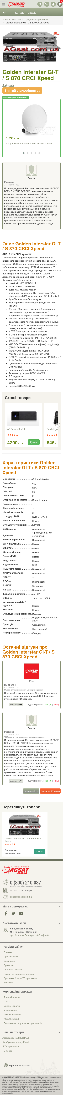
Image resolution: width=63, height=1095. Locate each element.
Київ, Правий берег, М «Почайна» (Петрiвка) (23, 930)
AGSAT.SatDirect (12, 1014)
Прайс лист (10, 965)
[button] (24, 153)
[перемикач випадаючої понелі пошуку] (40, 4)
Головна (8, 952)
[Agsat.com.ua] (16, 4)
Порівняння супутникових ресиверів (23, 1023)
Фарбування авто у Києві (15, 1042)
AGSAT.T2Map (11, 1018)
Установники (10, 1010)
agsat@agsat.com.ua (21, 896)
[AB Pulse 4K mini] (23, 415)
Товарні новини (12, 997)
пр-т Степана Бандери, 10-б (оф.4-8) (29, 935)
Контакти (8, 982)
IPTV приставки (10, 1046)
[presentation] (5, 425)
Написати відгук (31, 791)
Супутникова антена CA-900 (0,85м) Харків (29, 143)
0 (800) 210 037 (25, 882)
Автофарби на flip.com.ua (15, 1037)
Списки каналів (12, 1005)
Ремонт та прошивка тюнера (19, 973)
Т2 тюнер (7, 1050)
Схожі (39, 851)
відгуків (8, 85)
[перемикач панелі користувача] (53, 4)
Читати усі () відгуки (50, 791)
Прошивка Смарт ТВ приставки (20, 978)
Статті (7, 1001)
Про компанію (11, 956)
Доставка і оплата (13, 969)
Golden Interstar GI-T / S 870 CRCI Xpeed (23, 840)
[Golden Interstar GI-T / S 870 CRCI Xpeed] (31, 49)
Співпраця (9, 960)
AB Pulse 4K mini (16, 429)
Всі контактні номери (21, 890)
